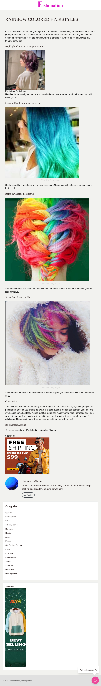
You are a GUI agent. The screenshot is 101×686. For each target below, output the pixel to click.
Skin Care (9, 566)
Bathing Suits (10, 517)
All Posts (28, 495)
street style (9, 570)
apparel (8, 513)
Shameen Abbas (17, 424)
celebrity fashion (11, 525)
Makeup (52, 430)
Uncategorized (11, 574)
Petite (7, 549)
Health (8, 533)
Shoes (8, 561)
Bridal (7, 521)
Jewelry (8, 537)
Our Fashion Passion (13, 545)
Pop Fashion (10, 557)
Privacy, (24, 681)
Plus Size (9, 553)
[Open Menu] (4, 5)
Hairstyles (43, 430)
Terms (29, 681)
